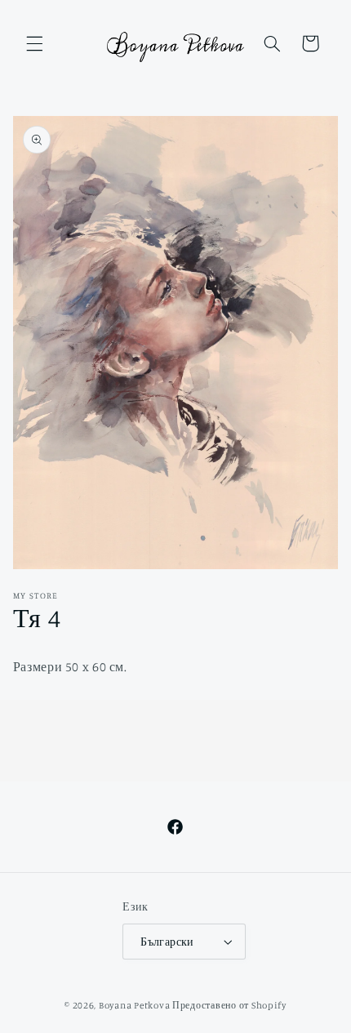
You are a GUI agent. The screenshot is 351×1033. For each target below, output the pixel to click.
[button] (34, 43)
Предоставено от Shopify (229, 1005)
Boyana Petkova (134, 1005)
